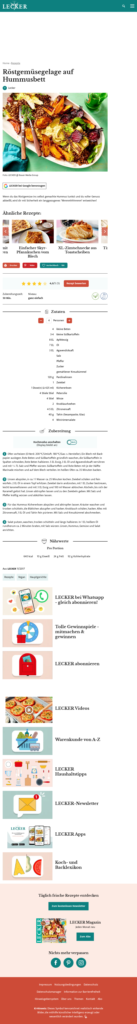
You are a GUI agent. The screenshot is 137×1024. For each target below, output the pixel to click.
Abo (100, 999)
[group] (55, 240)
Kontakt (90, 999)
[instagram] (81, 963)
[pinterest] (68, 963)
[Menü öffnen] (132, 6)
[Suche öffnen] (123, 6)
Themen (78, 999)
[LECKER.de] (15, 6)
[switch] (72, 442)
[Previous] (6, 231)
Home (6, 63)
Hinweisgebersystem (46, 999)
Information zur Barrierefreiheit (82, 992)
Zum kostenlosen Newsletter (68, 906)
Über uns (66, 999)
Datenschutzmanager (49, 992)
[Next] (105, 231)
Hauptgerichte (38, 577)
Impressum (45, 984)
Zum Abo (85, 936)
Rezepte (15, 63)
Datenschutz (91, 984)
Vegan (21, 577)
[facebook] (56, 963)
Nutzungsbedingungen (67, 984)
